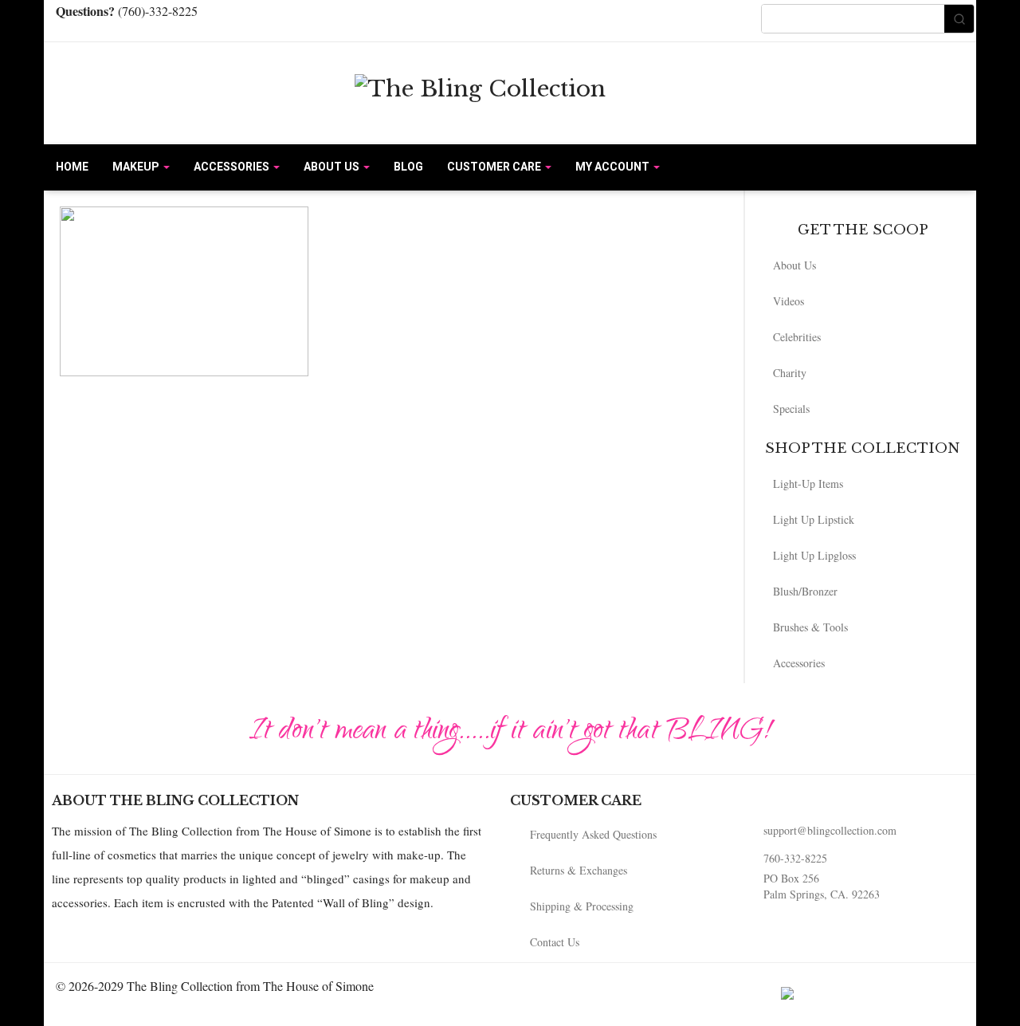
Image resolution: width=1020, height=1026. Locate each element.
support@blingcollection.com (829, 830)
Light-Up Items (808, 483)
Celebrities (797, 336)
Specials (791, 408)
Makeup (137, 166)
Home (72, 166)
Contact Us (554, 941)
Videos (788, 301)
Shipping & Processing (582, 906)
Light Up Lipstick (813, 519)
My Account (613, 166)
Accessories (233, 166)
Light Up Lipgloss (814, 555)
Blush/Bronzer (805, 591)
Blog (408, 166)
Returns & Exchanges (578, 870)
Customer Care (495, 166)
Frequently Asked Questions (593, 834)
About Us (333, 166)
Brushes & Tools (810, 627)
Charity (789, 372)
